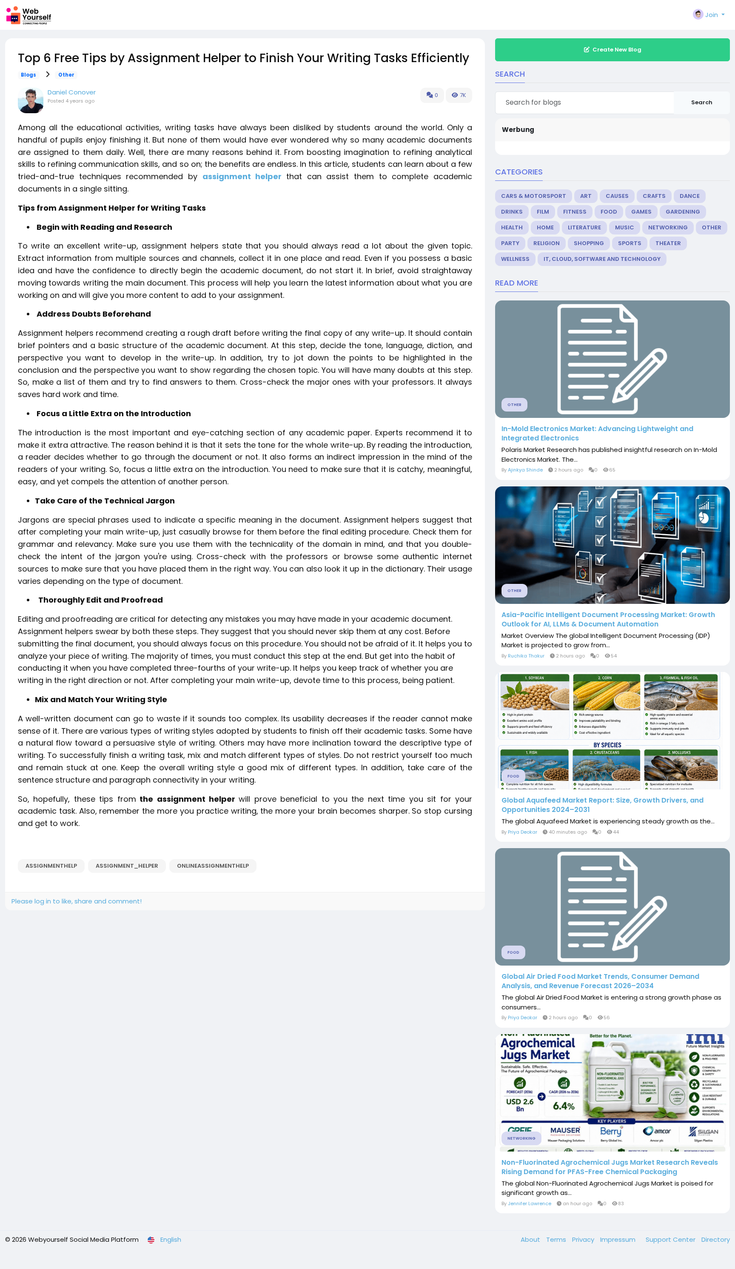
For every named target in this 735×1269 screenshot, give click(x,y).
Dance (690, 196)
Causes (617, 196)
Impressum (618, 1239)
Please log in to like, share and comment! (76, 901)
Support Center (671, 1239)
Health (512, 227)
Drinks (512, 212)
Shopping (589, 243)
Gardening (683, 212)
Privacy (584, 1239)
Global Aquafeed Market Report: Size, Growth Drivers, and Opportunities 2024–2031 (602, 805)
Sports (629, 243)
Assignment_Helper (127, 866)
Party (510, 243)
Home (545, 227)
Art (586, 196)
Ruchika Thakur (526, 655)
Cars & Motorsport (533, 196)
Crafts (654, 196)
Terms (557, 1239)
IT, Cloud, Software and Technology (602, 259)
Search (701, 102)
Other (66, 74)
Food (609, 212)
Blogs (28, 74)
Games (641, 212)
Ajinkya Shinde (525, 469)
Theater (668, 243)
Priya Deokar (522, 832)
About (531, 1239)
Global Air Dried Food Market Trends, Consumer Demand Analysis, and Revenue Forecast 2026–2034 (600, 981)
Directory (715, 1239)
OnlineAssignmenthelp (213, 866)
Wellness (515, 259)
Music (624, 227)
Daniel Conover (72, 92)
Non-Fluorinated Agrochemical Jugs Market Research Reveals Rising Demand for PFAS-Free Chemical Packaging (609, 1167)
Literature (584, 227)
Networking (668, 227)
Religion (546, 243)
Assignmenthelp (51, 866)
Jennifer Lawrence (529, 1203)
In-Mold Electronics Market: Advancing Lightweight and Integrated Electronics (597, 433)
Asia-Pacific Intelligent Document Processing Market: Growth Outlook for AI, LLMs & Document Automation (608, 619)
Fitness (575, 212)
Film (543, 212)
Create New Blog (617, 50)
